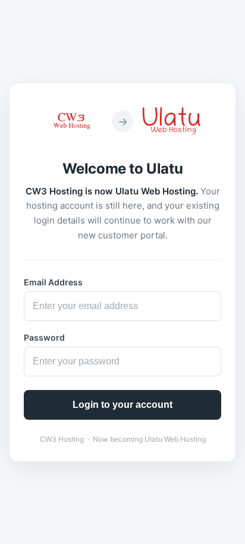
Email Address (53, 282)
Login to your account (122, 405)
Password (44, 337)
